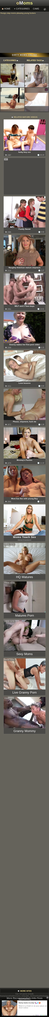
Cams (36, 9)
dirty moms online (24, 55)
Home (7, 9)
